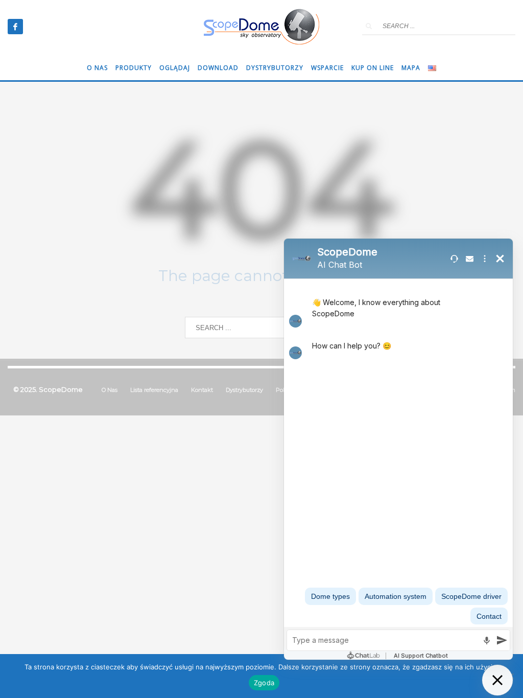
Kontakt (202, 389)
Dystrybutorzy (244, 389)
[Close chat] (497, 680)
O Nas (109, 389)
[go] (369, 26)
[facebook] (15, 26)
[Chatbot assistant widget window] (398, 449)
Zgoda (264, 683)
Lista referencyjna (154, 389)
